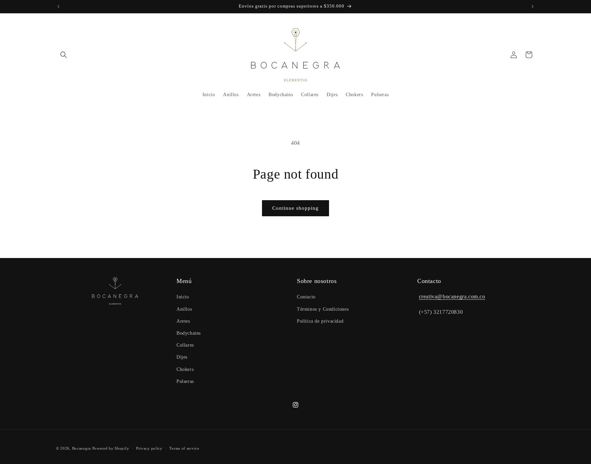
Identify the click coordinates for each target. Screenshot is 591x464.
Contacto (306, 296)
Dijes (181, 357)
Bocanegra (81, 448)
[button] (63, 54)
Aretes (183, 321)
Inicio (182, 296)
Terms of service (184, 448)
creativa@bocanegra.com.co (452, 296)
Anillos (184, 309)
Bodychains (188, 333)
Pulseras (185, 381)
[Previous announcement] (58, 6)
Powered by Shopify (110, 448)
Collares (185, 345)
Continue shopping (295, 208)
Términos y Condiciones (323, 309)
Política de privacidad (320, 321)
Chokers (185, 369)
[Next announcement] (532, 6)
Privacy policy (149, 448)
